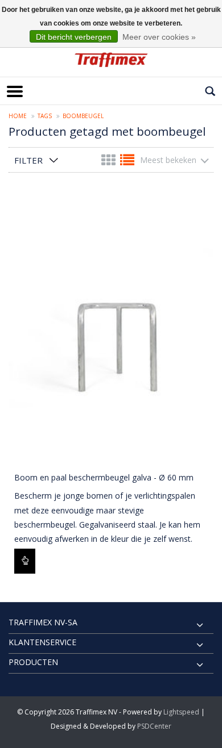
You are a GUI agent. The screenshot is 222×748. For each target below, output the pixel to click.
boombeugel (83, 116)
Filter (28, 160)
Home (18, 116)
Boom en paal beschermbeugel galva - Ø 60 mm (104, 477)
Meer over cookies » (159, 36)
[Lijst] (127, 162)
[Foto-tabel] (109, 162)
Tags (45, 116)
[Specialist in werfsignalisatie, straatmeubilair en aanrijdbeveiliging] (111, 59)
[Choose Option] (24, 561)
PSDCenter (154, 726)
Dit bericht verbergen (74, 36)
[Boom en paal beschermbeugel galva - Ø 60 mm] (111, 328)
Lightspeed (181, 712)
